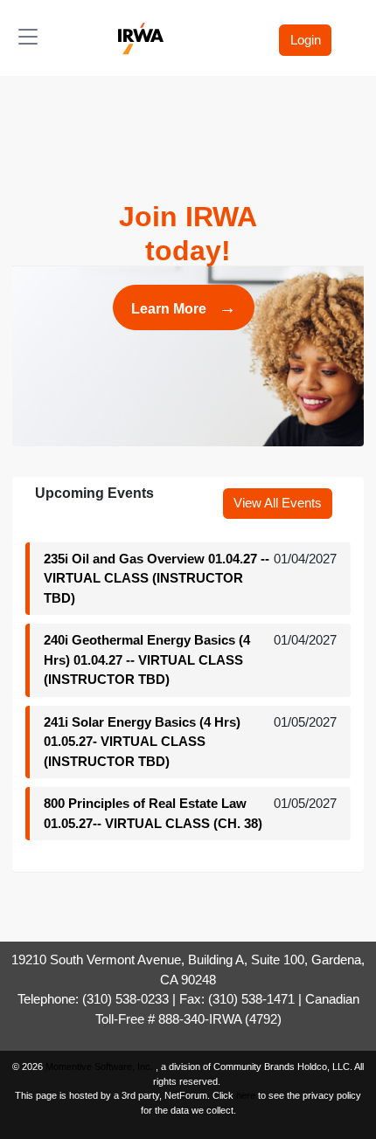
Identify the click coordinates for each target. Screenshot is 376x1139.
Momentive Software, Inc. (100, 1066)
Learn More (183, 307)
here (245, 1095)
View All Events (277, 502)
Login (305, 39)
